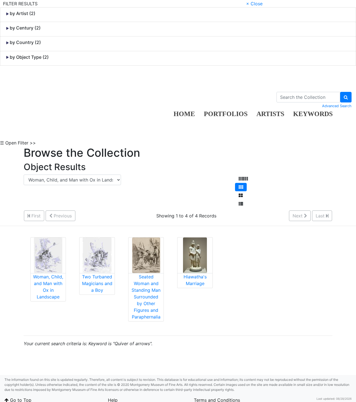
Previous (62, 216)
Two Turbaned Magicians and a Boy (97, 283)
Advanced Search (337, 106)
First (35, 216)
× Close (254, 3)
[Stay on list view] (241, 204)
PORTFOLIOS (226, 113)
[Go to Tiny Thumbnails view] (243, 179)
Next (298, 216)
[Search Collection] (346, 97)
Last (321, 216)
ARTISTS (270, 113)
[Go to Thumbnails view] (241, 187)
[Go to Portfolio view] (240, 195)
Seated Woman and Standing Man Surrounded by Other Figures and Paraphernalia (146, 297)
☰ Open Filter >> (18, 143)
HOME (184, 113)
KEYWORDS (313, 113)
